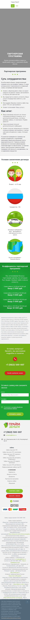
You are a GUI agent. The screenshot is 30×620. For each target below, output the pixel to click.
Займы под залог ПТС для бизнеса (12, 465)
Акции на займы (11, 481)
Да (13, 6)
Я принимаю (13, 407)
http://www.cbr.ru (15, 572)
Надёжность (12, 472)
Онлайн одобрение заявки (15, 373)
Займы (12, 447)
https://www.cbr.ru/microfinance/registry (19, 534)
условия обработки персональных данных (13, 407)
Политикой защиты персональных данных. (11, 618)
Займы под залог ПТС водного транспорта (12, 462)
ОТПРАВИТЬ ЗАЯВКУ (15, 414)
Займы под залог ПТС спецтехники (12, 452)
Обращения (12, 483)
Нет (17, 6)
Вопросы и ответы (12, 474)
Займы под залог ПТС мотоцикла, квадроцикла (12, 458)
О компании (12, 470)
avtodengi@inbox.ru (11, 435)
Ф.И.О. (3, 392)
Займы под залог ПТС (12, 450)
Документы (12, 476)
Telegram (16, 501)
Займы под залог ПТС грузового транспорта (11, 455)
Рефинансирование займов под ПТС (11, 467)
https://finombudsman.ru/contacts (13, 597)
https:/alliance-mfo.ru (18, 584)
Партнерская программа (11, 479)
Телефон (3, 399)
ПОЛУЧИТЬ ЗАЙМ (14, 491)
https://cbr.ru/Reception (15, 575)
